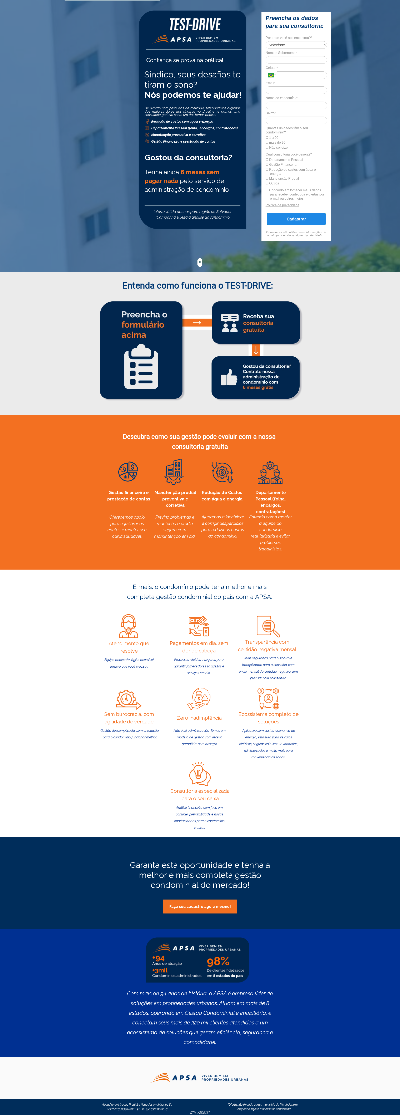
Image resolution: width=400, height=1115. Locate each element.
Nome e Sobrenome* (281, 53)
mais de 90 (276, 142)
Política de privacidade (282, 205)
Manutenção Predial (283, 178)
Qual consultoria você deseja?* (289, 154)
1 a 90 (273, 137)
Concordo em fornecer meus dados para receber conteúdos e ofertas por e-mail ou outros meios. (296, 194)
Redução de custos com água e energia (292, 171)
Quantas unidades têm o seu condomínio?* (287, 130)
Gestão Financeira (282, 164)
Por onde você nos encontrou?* (289, 38)
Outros (273, 183)
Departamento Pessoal (285, 160)
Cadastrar (296, 219)
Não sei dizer (278, 147)
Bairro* (271, 113)
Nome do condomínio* (282, 98)
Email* (270, 83)
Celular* (272, 68)
